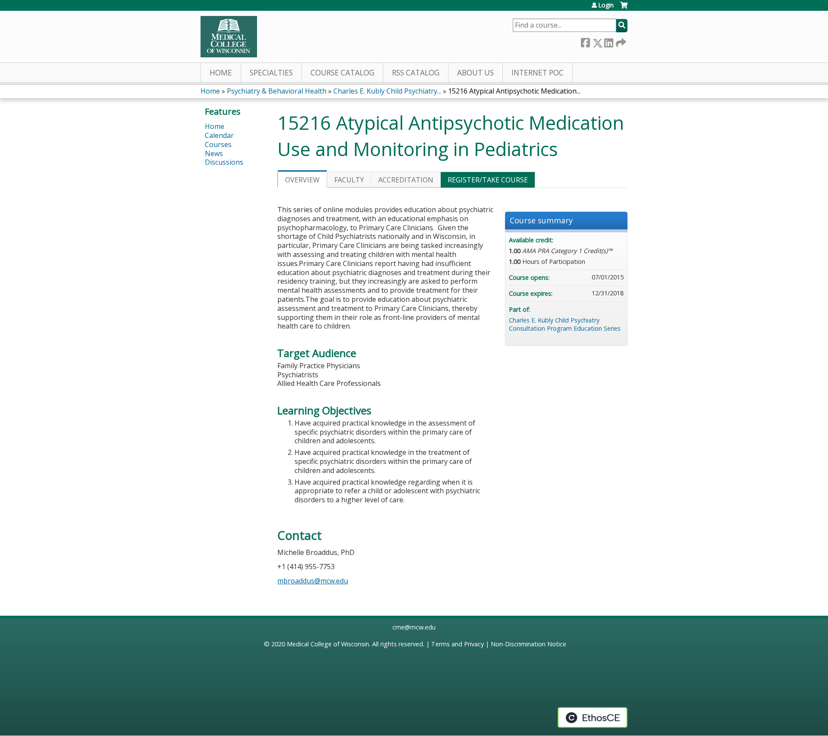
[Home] (229, 37)
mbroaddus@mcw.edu (312, 581)
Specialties (271, 73)
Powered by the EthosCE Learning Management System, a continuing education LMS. (592, 717)
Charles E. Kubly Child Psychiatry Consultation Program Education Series (565, 324)
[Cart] (623, 8)
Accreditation (405, 180)
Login (606, 5)
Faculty (349, 180)
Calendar (219, 135)
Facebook (585, 41)
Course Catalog (342, 73)
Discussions (224, 162)
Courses (218, 144)
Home (221, 73)
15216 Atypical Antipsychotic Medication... (514, 91)
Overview (302, 180)
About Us (475, 73)
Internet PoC (537, 73)
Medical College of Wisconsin (328, 644)
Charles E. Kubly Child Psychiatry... (387, 91)
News (214, 153)
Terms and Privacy (457, 644)
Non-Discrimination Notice (528, 644)
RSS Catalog (415, 73)
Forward (620, 41)
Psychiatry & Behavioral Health (276, 91)
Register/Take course (488, 180)
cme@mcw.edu (414, 627)
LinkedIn (608, 41)
